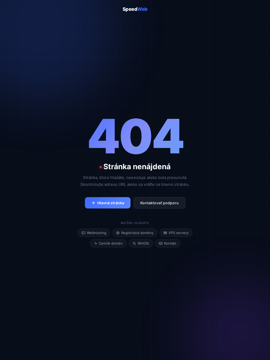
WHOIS (143, 243)
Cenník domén (111, 243)
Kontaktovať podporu (159, 203)
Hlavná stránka (110, 203)
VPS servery (178, 233)
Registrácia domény (137, 233)
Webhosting (96, 233)
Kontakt (170, 243)
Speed (135, 9)
